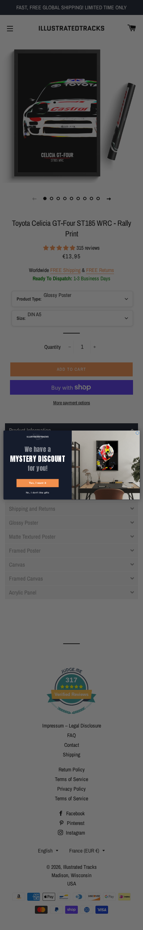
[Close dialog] (137, 433)
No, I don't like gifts (37, 492)
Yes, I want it (37, 482)
